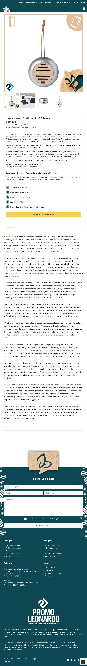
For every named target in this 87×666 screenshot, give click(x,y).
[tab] (43, 227)
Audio (27, 125)
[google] (75, 2)
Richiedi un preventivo (43, 214)
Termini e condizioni (53, 573)
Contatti (48, 576)
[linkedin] (81, 3)
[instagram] (84, 3)
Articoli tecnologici (17, 125)
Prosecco (10, 556)
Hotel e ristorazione (53, 554)
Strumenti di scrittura (14, 545)
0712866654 (46, 2)
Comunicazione (12, 551)
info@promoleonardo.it (27, 2)
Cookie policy (50, 570)
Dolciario (48, 551)
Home (8, 125)
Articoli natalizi (51, 556)
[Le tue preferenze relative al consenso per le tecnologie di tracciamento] (2, 500)
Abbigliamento (51, 548)
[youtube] (78, 3)
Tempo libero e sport (53, 545)
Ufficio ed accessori (14, 548)
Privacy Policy (56, 519)
